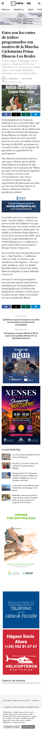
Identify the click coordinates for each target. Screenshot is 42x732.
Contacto (35, 700)
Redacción (13, 79)
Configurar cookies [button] (11, 727)
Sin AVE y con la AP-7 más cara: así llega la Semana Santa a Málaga (25, 465)
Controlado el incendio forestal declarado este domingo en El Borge (25, 487)
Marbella (19, 10)
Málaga (6, 10)
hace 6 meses (27, 79)
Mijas (30, 10)
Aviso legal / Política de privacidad (15, 700)
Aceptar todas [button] (28, 727)
